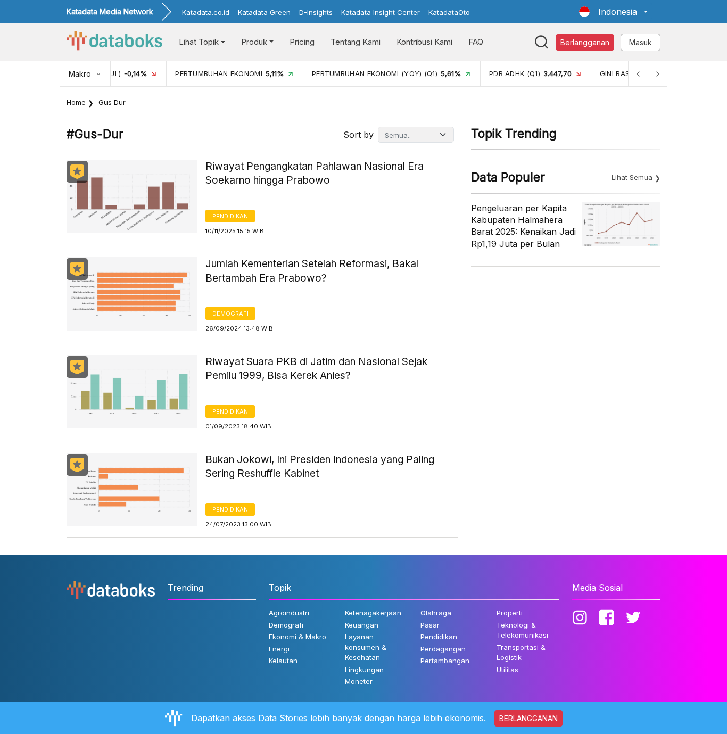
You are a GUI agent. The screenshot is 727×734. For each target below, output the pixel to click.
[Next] (657, 73)
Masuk (640, 42)
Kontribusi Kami (424, 42)
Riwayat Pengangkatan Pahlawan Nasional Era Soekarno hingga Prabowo (314, 173)
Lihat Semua (632, 177)
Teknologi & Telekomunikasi (522, 630)
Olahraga (435, 612)
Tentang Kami (356, 42)
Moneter (359, 681)
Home (76, 102)
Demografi (230, 313)
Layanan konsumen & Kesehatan (365, 647)
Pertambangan (444, 660)
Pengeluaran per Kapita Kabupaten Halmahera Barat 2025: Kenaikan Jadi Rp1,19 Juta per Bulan (523, 226)
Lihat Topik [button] (199, 42)
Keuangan (361, 625)
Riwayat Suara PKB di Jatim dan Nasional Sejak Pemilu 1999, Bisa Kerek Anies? (316, 369)
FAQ (475, 42)
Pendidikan (230, 216)
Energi (279, 649)
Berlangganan (584, 42)
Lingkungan (364, 669)
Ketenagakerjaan (373, 612)
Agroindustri (289, 612)
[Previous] (638, 73)
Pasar (430, 625)
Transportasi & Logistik (521, 652)
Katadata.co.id (205, 12)
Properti (510, 612)
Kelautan (283, 660)
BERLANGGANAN (528, 718)
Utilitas (507, 669)
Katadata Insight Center (380, 12)
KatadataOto (449, 12)
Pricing (302, 42)
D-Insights (316, 12)
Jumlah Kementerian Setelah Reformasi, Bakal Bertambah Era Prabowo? (311, 271)
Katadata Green (264, 12)
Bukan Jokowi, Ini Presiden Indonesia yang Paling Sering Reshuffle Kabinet (319, 466)
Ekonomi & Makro (297, 636)
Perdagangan (443, 649)
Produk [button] (254, 42)
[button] (613, 12)
